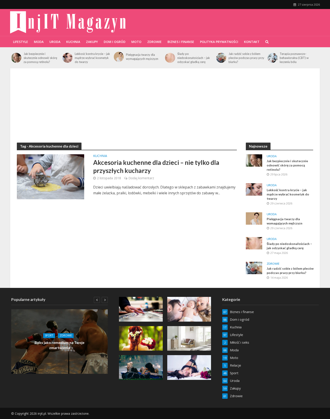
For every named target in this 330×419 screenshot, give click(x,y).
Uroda (54, 42)
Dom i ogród (114, 42)
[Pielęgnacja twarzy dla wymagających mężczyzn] (119, 57)
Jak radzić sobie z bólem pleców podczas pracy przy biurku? (246, 58)
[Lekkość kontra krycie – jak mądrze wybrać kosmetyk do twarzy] (67, 58)
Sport (49, 336)
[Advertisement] (165, 108)
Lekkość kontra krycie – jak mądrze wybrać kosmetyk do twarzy (92, 58)
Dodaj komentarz (141, 178)
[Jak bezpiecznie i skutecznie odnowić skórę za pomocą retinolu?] (16, 58)
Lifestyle (20, 42)
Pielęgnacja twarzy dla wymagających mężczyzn (142, 56)
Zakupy (92, 42)
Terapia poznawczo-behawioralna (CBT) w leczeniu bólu (294, 58)
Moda (39, 42)
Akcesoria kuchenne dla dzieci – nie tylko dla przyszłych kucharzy (156, 166)
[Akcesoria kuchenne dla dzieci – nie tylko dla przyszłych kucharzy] (50, 176)
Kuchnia (73, 42)
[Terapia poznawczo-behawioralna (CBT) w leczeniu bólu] (273, 58)
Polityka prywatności (219, 42)
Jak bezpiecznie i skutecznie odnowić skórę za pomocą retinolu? (40, 58)
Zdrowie (154, 42)
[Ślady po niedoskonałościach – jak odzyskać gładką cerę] (170, 58)
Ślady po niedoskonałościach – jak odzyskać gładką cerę (193, 58)
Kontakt (252, 42)
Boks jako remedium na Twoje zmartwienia (59, 345)
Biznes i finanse (180, 42)
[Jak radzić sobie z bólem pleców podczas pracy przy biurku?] (221, 58)
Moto (136, 42)
